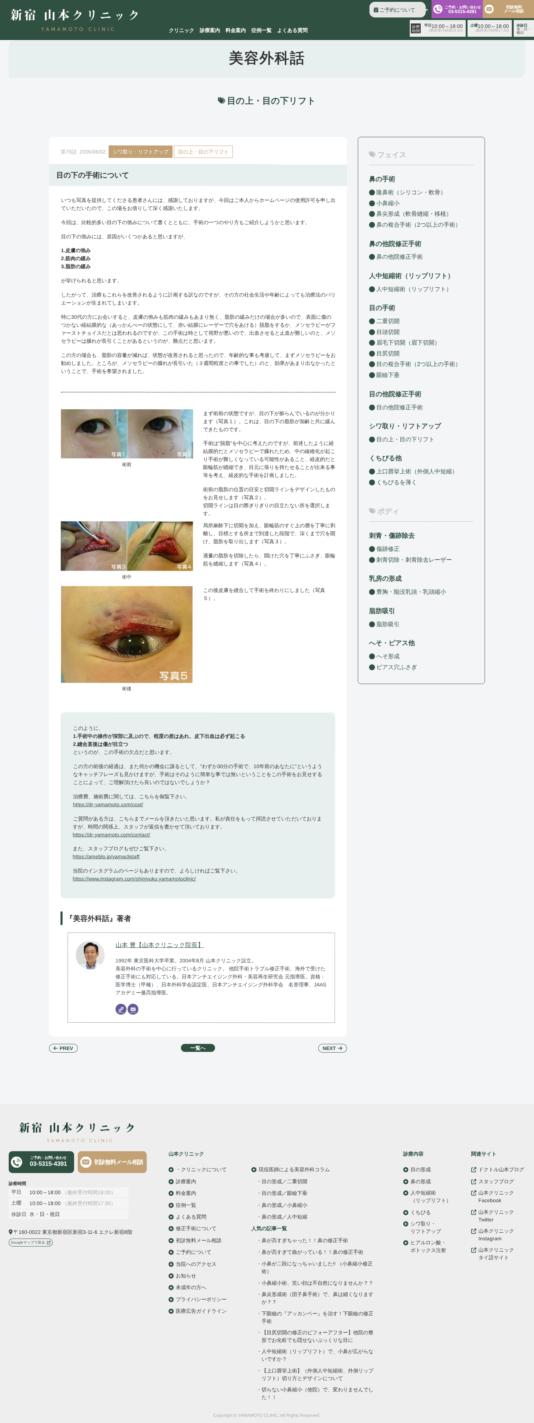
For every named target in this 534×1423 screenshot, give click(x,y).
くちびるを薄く (396, 482)
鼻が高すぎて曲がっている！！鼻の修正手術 (312, 1252)
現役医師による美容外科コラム (294, 1169)
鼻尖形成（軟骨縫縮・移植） (414, 214)
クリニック (181, 30)
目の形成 (420, 1169)
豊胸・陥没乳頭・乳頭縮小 (411, 592)
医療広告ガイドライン (201, 1311)
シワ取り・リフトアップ (141, 152)
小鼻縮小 (388, 203)
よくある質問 (292, 30)
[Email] (133, 1009)
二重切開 (388, 321)
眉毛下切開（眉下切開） (408, 342)
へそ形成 (388, 656)
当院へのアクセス (196, 1264)
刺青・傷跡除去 (392, 535)
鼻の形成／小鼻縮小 (284, 1205)
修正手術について (196, 1228)
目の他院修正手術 (399, 407)
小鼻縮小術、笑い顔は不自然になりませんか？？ (317, 1283)
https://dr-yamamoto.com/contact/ (111, 834)
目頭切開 (388, 332)
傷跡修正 (388, 549)
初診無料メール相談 (514, 9)
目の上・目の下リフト (203, 152)
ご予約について (397, 10)
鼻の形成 (420, 1181)
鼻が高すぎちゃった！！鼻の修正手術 (305, 1240)
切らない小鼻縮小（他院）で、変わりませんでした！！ (317, 1393)
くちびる (420, 1212)
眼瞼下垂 (388, 375)
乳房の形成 (385, 578)
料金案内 (236, 30)
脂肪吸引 (382, 611)
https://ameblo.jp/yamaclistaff (106, 856)
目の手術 (382, 307)
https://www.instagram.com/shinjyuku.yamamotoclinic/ (134, 879)
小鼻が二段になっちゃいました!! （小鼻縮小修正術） (317, 1267)
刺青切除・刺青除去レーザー (414, 560)
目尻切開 (388, 353)
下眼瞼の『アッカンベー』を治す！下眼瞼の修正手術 (317, 1317)
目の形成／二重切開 (284, 1181)
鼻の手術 (382, 179)
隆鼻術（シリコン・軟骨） (411, 192)
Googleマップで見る (28, 1242)
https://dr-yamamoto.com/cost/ (108, 804)
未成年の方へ (191, 1287)
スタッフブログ (496, 1181)
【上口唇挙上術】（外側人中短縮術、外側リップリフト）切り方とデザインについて (317, 1374)
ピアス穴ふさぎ (396, 667)
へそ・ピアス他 (392, 643)
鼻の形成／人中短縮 (284, 1217)
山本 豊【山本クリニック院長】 (160, 945)
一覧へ (198, 1048)
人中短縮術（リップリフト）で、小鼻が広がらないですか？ (317, 1355)
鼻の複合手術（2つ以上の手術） (418, 225)
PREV (66, 1048)
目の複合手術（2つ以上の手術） (418, 364)
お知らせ (186, 1275)
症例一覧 (261, 30)
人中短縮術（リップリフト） (414, 289)
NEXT (329, 1048)
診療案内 (210, 30)
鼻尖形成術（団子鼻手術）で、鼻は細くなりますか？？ (317, 1298)
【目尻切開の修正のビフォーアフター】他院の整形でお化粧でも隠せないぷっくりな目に (317, 1336)
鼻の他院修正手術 (399, 257)
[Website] (121, 1009)
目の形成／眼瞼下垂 (284, 1193)
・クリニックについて (201, 1169)
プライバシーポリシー (201, 1299)
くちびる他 (385, 458)
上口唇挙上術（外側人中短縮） (417, 471)
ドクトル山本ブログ (501, 1169)
